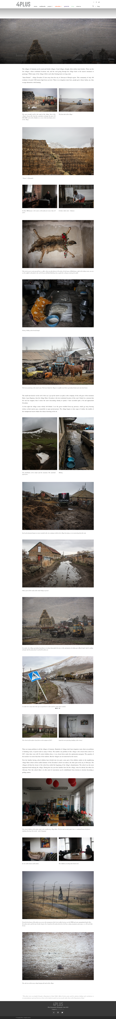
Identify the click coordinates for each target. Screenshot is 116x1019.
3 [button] (59, 708)
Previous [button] (24, 681)
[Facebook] (94, 2)
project (49, 6)
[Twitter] (99, 2)
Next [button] (91, 681)
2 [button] (57, 708)
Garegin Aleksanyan (23, 59)
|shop (72, 6)
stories (35, 6)
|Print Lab (66, 6)
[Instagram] (96, 2)
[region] (57, 681)
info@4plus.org (60, 1009)
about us (78, 6)
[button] (93, 6)
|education (58, 6)
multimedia (42, 6)
